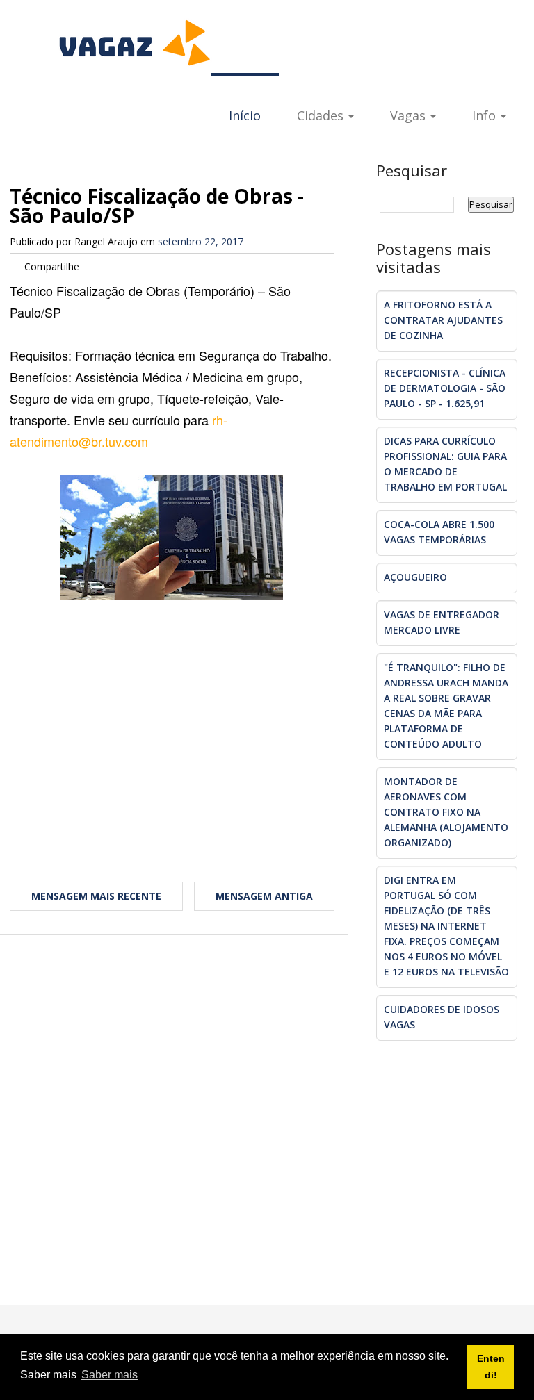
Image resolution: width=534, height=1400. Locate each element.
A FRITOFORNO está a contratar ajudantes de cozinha (443, 320)
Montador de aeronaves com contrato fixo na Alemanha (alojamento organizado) (446, 812)
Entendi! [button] (491, 1367)
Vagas (409, 115)
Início (245, 115)
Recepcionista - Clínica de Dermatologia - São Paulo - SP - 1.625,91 (444, 388)
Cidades (322, 115)
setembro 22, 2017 (200, 241)
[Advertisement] (172, 732)
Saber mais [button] (109, 1375)
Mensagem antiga (264, 896)
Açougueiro (415, 577)
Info (485, 115)
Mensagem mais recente (96, 896)
